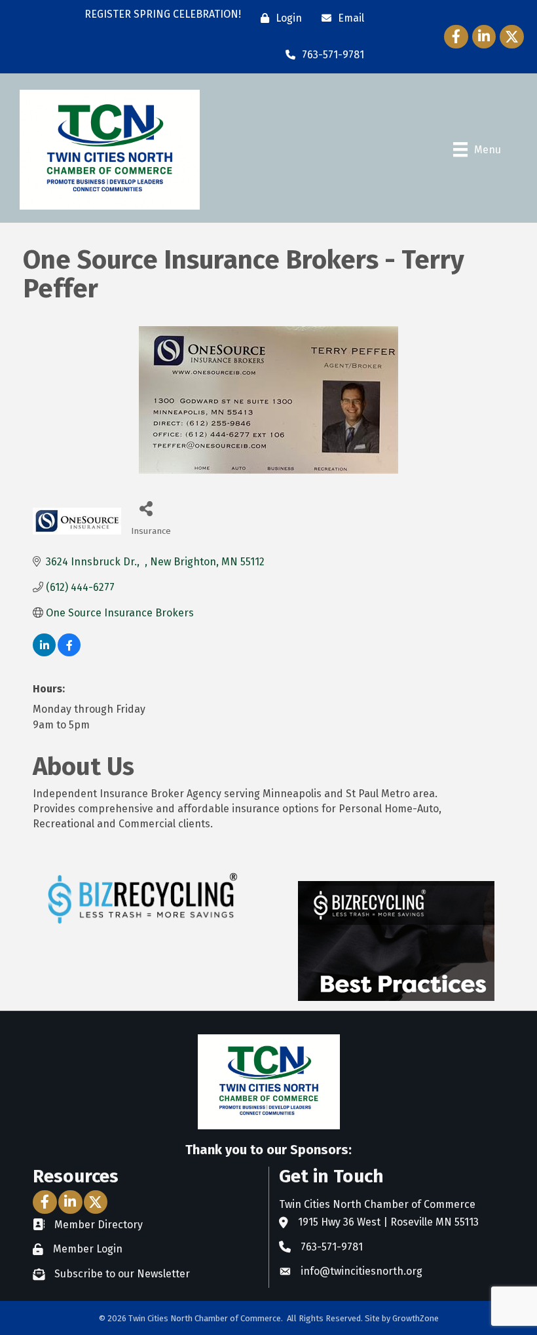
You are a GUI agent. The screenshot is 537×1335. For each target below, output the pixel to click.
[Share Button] (145, 508)
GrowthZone (415, 1318)
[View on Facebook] (69, 653)
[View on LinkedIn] (44, 653)
